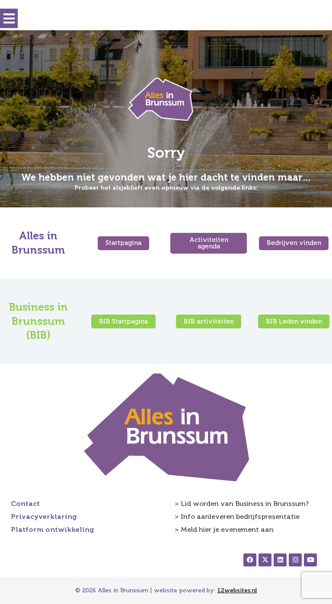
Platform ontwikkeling (52, 529)
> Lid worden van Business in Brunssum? (242, 503)
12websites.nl (237, 590)
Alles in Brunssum (38, 243)
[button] (9, 18)
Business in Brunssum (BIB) (38, 321)
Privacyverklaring (44, 516)
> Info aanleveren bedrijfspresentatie (237, 516)
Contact (25, 503)
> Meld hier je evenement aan (224, 529)
